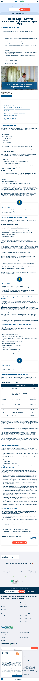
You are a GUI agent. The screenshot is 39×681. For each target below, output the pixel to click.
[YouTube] (28, 661)
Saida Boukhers (7, 92)
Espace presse (3, 638)
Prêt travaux (3, 610)
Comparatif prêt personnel (25, 620)
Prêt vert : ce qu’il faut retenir (10, 119)
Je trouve (22, 591)
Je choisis (6, 675)
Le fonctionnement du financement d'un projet (14, 107)
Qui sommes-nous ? (4, 632)
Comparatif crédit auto (24, 615)
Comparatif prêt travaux (24, 621)
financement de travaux (9, 149)
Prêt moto (3, 606)
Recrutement (3, 640)
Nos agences (3, 635)
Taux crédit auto (4, 615)
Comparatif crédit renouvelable (26, 618)
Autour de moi (30, 591)
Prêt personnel (3, 609)
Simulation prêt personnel (24, 606)
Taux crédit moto (4, 617)
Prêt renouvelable (4, 607)
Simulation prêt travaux (24, 607)
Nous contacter (4, 637)
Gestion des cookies (23, 638)
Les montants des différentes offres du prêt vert (15, 113)
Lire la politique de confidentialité (7, 672)
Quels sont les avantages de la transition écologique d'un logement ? (17, 110)
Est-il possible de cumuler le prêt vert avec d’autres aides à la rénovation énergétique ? (18, 117)
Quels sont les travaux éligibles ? (11, 115)
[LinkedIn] (26, 661)
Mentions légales (23, 634)
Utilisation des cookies (24, 637)
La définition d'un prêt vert (10, 105)
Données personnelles (24, 635)
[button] (2, 679)
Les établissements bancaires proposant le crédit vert (16, 112)
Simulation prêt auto (24, 604)
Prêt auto (2, 604)
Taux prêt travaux (4, 620)
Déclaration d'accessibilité (24, 632)
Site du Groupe (3, 634)
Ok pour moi (17, 675)
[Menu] (2, 2)
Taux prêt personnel (4, 618)
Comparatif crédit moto (24, 617)
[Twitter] (23, 661)
